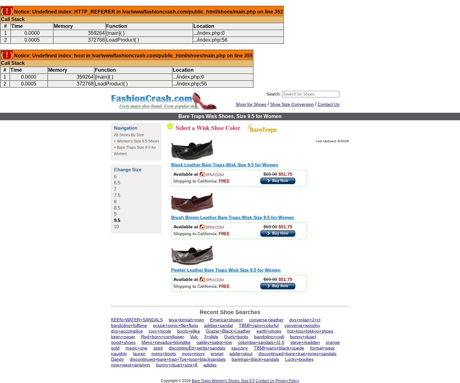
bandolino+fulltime (129, 325)
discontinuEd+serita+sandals (197, 347)
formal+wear (322, 347)
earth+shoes (269, 331)
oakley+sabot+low (214, 342)
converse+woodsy (302, 325)
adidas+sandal (218, 325)
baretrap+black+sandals (255, 359)
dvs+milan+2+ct (304, 319)
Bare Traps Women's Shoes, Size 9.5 (223, 381)
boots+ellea (188, 331)
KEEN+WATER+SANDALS (137, 319)
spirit (158, 347)
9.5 (117, 220)
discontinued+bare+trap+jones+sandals (297, 353)
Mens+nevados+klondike (166, 342)
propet (217, 353)
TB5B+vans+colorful (259, 325)
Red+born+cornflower (162, 336)
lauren (139, 353)
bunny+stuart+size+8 (176, 364)
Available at (186, 174)
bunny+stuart (303, 336)
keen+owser (123, 336)
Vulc (194, 336)
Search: (274, 94)
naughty (119, 353)
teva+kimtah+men (186, 319)
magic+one (136, 347)
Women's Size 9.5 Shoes (138, 141)
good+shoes (123, 342)
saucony (239, 347)
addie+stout (241, 353)
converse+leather (266, 319)
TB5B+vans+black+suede (279, 347)
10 (116, 226)
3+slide (211, 336)
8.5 (117, 207)
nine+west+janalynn (130, 364)
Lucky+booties (299, 359)
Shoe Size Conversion (292, 104)
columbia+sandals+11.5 (261, 342)
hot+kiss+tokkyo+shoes (310, 331)
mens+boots (163, 353)
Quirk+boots (236, 336)
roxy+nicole (160, 331)
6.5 (117, 182)
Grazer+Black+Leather (228, 331)
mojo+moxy (193, 353)
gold (115, 347)
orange (333, 342)
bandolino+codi (269, 336)
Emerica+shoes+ (226, 319)
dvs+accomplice (127, 331)
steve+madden (305, 342)
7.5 (117, 195)
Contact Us (329, 104)
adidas (210, 364)
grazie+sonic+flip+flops (175, 325)
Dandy (117, 359)
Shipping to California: (201, 181)
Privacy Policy (287, 381)
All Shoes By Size (129, 135)
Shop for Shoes (251, 104)
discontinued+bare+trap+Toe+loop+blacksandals (178, 359)
